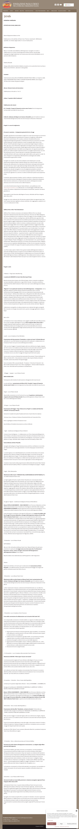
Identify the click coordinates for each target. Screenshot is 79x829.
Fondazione (5, 10)
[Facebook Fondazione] (56, 5)
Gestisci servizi (50, 820)
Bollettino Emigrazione (40, 10)
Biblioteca (22, 10)
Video (48, 10)
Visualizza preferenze (71, 823)
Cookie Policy (57, 826)
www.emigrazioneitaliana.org (10, 187)
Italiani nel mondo (62, 10)
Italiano (68, 5)
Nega (61, 823)
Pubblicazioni (54, 10)
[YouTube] (61, 5)
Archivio (17, 10)
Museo (11, 10)
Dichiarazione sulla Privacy (64, 826)
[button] (76, 810)
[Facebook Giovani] (58, 5)
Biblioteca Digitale (29, 10)
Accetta (51, 823)
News (69, 10)
